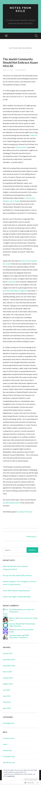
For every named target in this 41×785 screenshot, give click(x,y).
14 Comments (20, 70)
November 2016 (9, 665)
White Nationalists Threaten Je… (19, 636)
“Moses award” (21, 147)
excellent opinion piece (11, 503)
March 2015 (7, 672)
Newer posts (32, 536)
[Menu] (6, 36)
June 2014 (6, 696)
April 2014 (7, 708)
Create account (8, 738)
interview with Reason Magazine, (15, 291)
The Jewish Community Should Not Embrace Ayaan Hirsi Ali (20, 62)
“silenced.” (33, 135)
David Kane (13, 609)
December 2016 (9, 659)
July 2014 (6, 690)
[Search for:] (20, 550)
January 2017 (8, 653)
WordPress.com (9, 762)
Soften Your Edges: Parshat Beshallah (17, 597)
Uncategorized (8, 723)
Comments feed (9, 756)
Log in (5, 744)
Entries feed (7, 750)
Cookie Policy (11, 776)
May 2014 (7, 702)
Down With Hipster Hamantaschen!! (16, 590)
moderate (11, 282)
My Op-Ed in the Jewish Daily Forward (17, 575)
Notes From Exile (20, 9)
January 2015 (8, 678)
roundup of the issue (24, 512)
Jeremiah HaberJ (15, 635)
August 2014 (7, 684)
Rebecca (12, 618)
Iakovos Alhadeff (15, 624)
